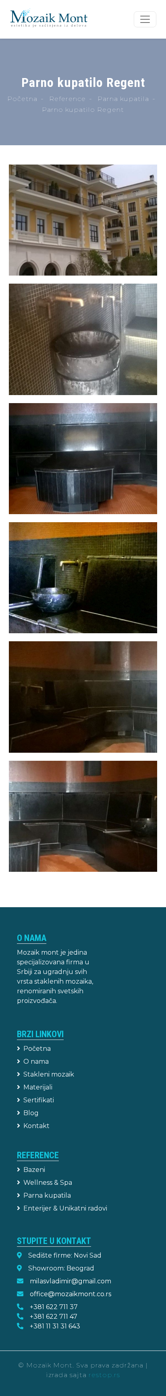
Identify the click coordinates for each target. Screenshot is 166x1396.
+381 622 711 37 (54, 1307)
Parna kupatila (123, 99)
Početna (22, 99)
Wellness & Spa (47, 1182)
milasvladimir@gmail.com (70, 1281)
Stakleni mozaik (48, 1074)
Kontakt (36, 1126)
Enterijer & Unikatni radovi (65, 1208)
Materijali (37, 1087)
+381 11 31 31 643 (55, 1326)
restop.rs (104, 1375)
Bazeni (34, 1170)
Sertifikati (38, 1100)
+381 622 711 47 (53, 1316)
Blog (31, 1113)
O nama (36, 1061)
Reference (67, 99)
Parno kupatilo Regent (83, 109)
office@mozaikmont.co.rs (70, 1294)
